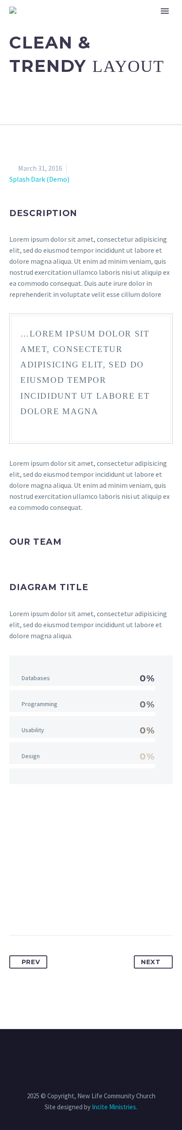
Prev (31, 962)
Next (150, 962)
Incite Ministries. (114, 1107)
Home (91, 23)
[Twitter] (33, 907)
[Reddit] (98, 907)
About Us (135, 23)
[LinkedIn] (82, 907)
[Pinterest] (49, 907)
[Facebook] (16, 907)
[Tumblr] (66, 907)
